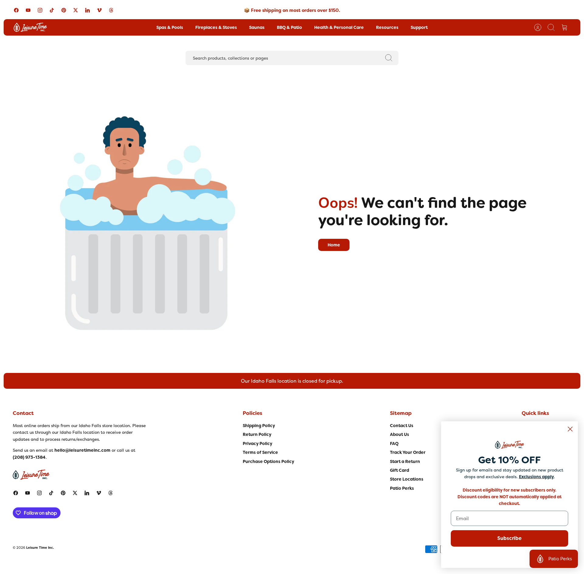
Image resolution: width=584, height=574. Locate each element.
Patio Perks (402, 488)
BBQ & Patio (289, 27)
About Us (399, 434)
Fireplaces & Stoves (216, 27)
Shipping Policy (259, 425)
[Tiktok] (52, 10)
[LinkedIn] (87, 10)
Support (419, 27)
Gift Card (399, 470)
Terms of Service (260, 452)
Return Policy (257, 434)
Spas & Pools (169, 27)
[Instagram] (40, 10)
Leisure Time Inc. (40, 547)
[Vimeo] (99, 10)
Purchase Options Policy (268, 461)
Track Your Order (408, 452)
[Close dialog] (570, 429)
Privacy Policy (257, 443)
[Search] (388, 57)
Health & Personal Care (339, 27)
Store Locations (406, 479)
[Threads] (111, 10)
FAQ (394, 443)
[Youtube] (28, 10)
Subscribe (509, 538)
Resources (387, 27)
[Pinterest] (64, 10)
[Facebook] (16, 10)
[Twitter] (76, 10)
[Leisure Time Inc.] (30, 27)
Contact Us (401, 425)
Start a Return (405, 461)
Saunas (257, 27)
